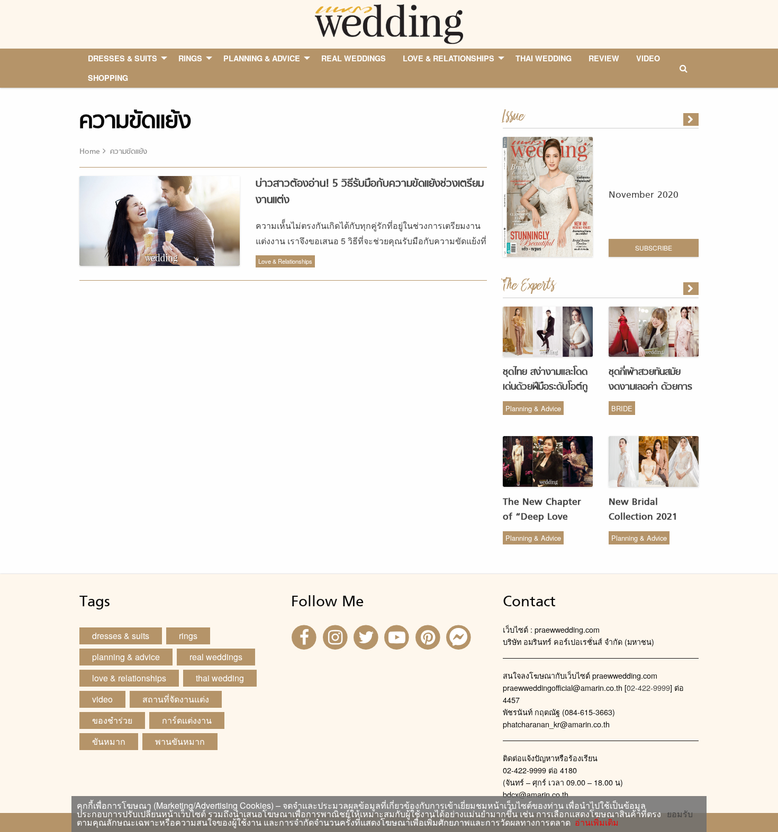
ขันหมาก (108, 741)
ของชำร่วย (112, 720)
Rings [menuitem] (190, 58)
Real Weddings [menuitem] (353, 58)
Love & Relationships (285, 261)
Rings (188, 636)
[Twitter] (367, 636)
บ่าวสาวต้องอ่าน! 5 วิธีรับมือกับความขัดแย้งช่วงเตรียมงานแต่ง (370, 192)
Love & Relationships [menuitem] (448, 58)
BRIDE (621, 408)
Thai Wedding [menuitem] (543, 58)
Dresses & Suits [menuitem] (122, 58)
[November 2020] (691, 119)
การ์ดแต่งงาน (187, 720)
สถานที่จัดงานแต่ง (175, 699)
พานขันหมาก (180, 741)
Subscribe (653, 247)
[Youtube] (398, 636)
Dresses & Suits (120, 636)
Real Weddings (215, 657)
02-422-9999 (648, 687)
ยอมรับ (680, 814)
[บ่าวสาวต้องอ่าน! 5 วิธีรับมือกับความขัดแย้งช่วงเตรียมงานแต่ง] (691, 288)
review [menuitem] (604, 58)
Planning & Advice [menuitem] (261, 58)
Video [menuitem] (648, 58)
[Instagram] (336, 636)
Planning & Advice (533, 408)
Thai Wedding (220, 678)
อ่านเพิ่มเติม (595, 822)
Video (102, 699)
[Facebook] (305, 636)
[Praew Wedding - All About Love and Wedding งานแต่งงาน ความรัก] (389, 23)
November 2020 (644, 195)
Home (89, 152)
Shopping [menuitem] (108, 77)
